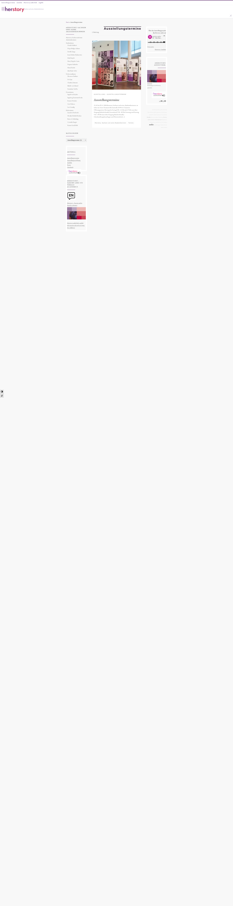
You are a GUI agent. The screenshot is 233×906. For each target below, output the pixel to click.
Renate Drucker (72, 101)
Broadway (165, 122)
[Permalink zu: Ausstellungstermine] (116, 65)
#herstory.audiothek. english (75, 223)
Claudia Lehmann (72, 83)
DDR (152, 114)
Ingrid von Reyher (72, 94)
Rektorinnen (69, 110)
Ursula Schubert (72, 45)
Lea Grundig (71, 107)
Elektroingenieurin (157, 112)
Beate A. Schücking (72, 119)
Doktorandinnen (71, 74)
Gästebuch (70, 167)
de (163, 101)
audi (150, 114)
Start (67, 22)
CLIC (162, 122)
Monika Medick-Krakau (74, 116)
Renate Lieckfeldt (72, 125)
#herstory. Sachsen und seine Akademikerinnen (74, 39)
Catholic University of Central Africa (160, 114)
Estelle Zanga (71, 52)
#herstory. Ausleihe (160, 49)
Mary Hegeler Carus (73, 61)
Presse (69, 165)
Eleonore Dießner (72, 76)
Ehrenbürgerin (164, 112)
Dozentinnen (69, 92)
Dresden (148, 117)
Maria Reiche (71, 68)
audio (151, 124)
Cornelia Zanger (72, 122)
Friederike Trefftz (72, 89)
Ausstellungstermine (106, 100)
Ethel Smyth (70, 58)
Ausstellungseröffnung (74, 160)
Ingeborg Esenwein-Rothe (75, 98)
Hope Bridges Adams (73, 48)
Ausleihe (69, 163)
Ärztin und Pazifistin (157, 122)
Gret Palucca (71, 104)
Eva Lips (69, 79)
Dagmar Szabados (72, 64)
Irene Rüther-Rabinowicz (74, 55)
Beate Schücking (164, 109)
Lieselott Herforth (72, 113)
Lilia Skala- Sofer (72, 71)
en (159, 101)
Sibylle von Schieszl (72, 86)
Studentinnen (70, 43)
